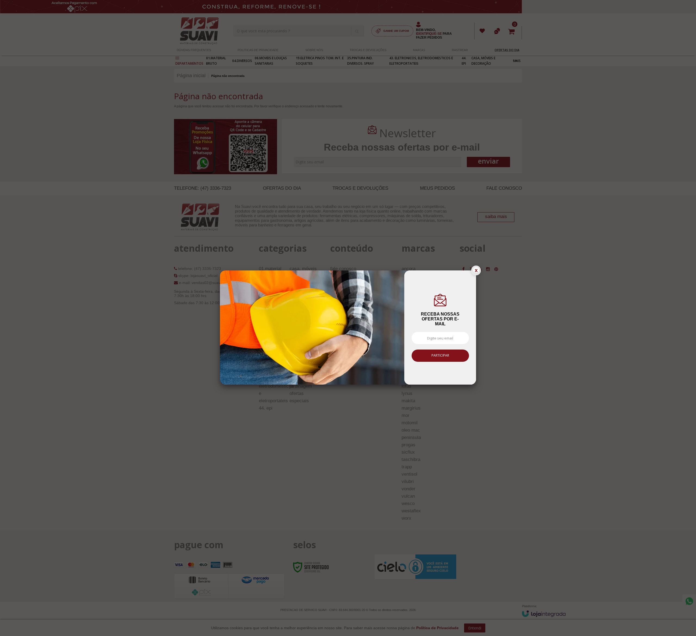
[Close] (476, 270)
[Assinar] (440, 356)
